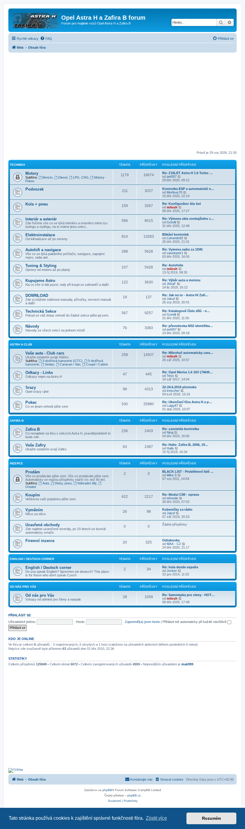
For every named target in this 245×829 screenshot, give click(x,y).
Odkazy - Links (39, 372)
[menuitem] (46, 38)
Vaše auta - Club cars (44, 353)
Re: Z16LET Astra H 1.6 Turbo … (187, 173)
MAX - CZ (174, 544)
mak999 (187, 664)
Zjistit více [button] (156, 818)
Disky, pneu (63, 483)
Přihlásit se (19, 615)
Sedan (49, 364)
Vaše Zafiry (35, 445)
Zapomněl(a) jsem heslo (142, 622)
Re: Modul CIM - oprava (180, 494)
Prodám (32, 472)
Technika (17, 164)
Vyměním (34, 510)
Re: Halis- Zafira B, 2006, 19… (185, 444)
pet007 (172, 176)
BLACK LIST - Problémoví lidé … (188, 471)
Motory (31, 173)
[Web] (35, 19)
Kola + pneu (36, 204)
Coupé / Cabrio (97, 364)
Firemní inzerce (39, 540)
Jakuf (171, 298)
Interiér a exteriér (41, 219)
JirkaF (171, 283)
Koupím (32, 495)
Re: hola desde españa (180, 567)
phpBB (107, 790)
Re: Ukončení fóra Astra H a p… (187, 402)
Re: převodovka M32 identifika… (187, 326)
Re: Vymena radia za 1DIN (182, 249)
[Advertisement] (122, 102)
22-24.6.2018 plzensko (179, 387)
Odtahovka (171, 540)
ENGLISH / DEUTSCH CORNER (32, 559)
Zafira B (17, 420)
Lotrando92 (175, 238)
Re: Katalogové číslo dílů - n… (186, 311)
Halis (170, 448)
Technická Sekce (40, 311)
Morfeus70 (174, 192)
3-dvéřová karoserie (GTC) (62, 361)
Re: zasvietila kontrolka (180, 429)
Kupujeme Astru (40, 280)
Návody (32, 326)
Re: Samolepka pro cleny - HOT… (188, 595)
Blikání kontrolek (175, 234)
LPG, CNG (81, 177)
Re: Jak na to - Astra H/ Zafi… (185, 295)
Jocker (172, 570)
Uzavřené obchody (42, 525)
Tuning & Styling (40, 265)
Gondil (171, 222)
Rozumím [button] (211, 818)
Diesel (62, 177)
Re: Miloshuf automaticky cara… (187, 352)
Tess (170, 375)
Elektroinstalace (40, 235)
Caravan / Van (70, 364)
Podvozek (34, 189)
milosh (172, 207)
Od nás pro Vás (23, 586)
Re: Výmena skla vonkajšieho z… (188, 218)
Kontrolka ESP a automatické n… (188, 189)
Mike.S (172, 475)
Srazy (30, 387)
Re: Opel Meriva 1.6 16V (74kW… (187, 372)
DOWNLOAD (36, 295)
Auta (45, 483)
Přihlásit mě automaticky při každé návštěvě (195, 622)
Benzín (47, 177)
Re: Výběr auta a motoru (181, 280)
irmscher (173, 390)
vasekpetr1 (175, 253)
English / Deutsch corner (48, 567)
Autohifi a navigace (43, 250)
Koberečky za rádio (177, 509)
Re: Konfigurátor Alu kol (181, 203)
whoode (172, 498)
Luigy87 (172, 405)
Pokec (31, 402)
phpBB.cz (134, 795)
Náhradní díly (87, 483)
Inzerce (16, 463)
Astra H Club (21, 344)
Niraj (170, 432)
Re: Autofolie (172, 265)
